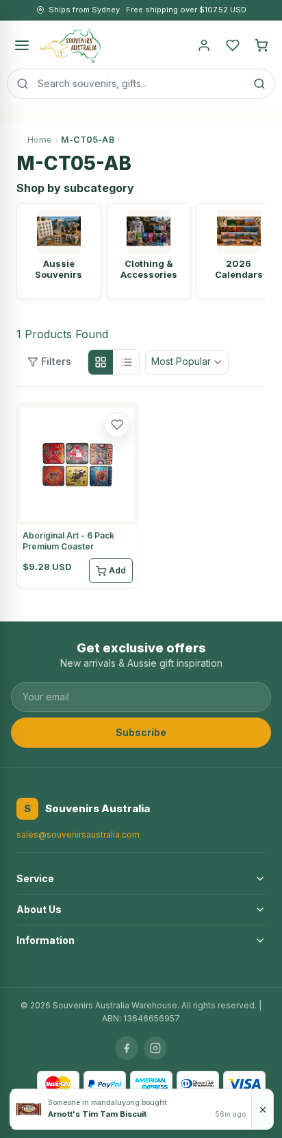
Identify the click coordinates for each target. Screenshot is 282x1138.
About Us (39, 909)
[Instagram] (155, 1048)
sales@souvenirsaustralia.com (78, 834)
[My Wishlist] (232, 45)
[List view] (126, 362)
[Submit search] (259, 83)
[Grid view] (100, 362)
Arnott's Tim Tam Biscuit (97, 1114)
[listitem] (58, 251)
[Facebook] (126, 1048)
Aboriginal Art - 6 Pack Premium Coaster (68, 541)
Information (45, 940)
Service (35, 878)
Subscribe (141, 732)
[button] (117, 424)
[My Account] (204, 45)
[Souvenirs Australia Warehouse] (69, 45)
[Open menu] (22, 45)
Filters (56, 361)
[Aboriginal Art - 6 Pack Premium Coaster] (77, 464)
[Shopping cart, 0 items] (261, 45)
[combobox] (141, 84)
